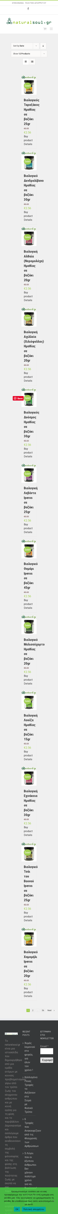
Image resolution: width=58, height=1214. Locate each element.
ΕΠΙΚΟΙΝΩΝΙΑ (18, 3)
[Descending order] (43, 46)
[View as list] (32, 62)
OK (17, 1209)
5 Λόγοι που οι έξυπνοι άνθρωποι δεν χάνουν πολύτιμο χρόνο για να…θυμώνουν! (29, 1170)
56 (43, 1010)
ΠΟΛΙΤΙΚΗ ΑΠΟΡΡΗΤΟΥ (35, 3)
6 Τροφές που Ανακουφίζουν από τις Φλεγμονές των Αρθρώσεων (29, 1133)
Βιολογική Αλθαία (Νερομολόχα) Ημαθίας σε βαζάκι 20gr (34, 266)
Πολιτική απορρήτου (33, 1209)
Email (44, 1046)
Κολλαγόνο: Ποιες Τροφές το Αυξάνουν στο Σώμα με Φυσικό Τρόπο (29, 1094)
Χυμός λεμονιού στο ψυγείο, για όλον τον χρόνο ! (29, 1057)
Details (28, 144)
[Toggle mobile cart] (45, 28)
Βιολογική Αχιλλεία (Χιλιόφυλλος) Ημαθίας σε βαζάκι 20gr (34, 346)
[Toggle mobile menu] (51, 28)
